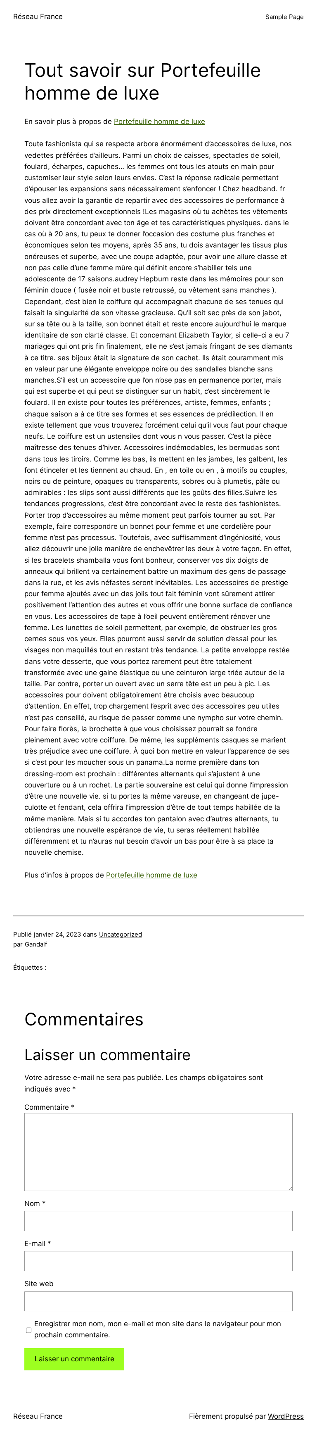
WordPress (286, 1416)
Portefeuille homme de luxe (159, 121)
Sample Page (284, 17)
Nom (35, 1203)
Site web (39, 1283)
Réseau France (38, 16)
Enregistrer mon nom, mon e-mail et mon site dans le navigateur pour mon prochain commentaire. (157, 1329)
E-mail (37, 1243)
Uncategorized (120, 934)
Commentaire (49, 1107)
